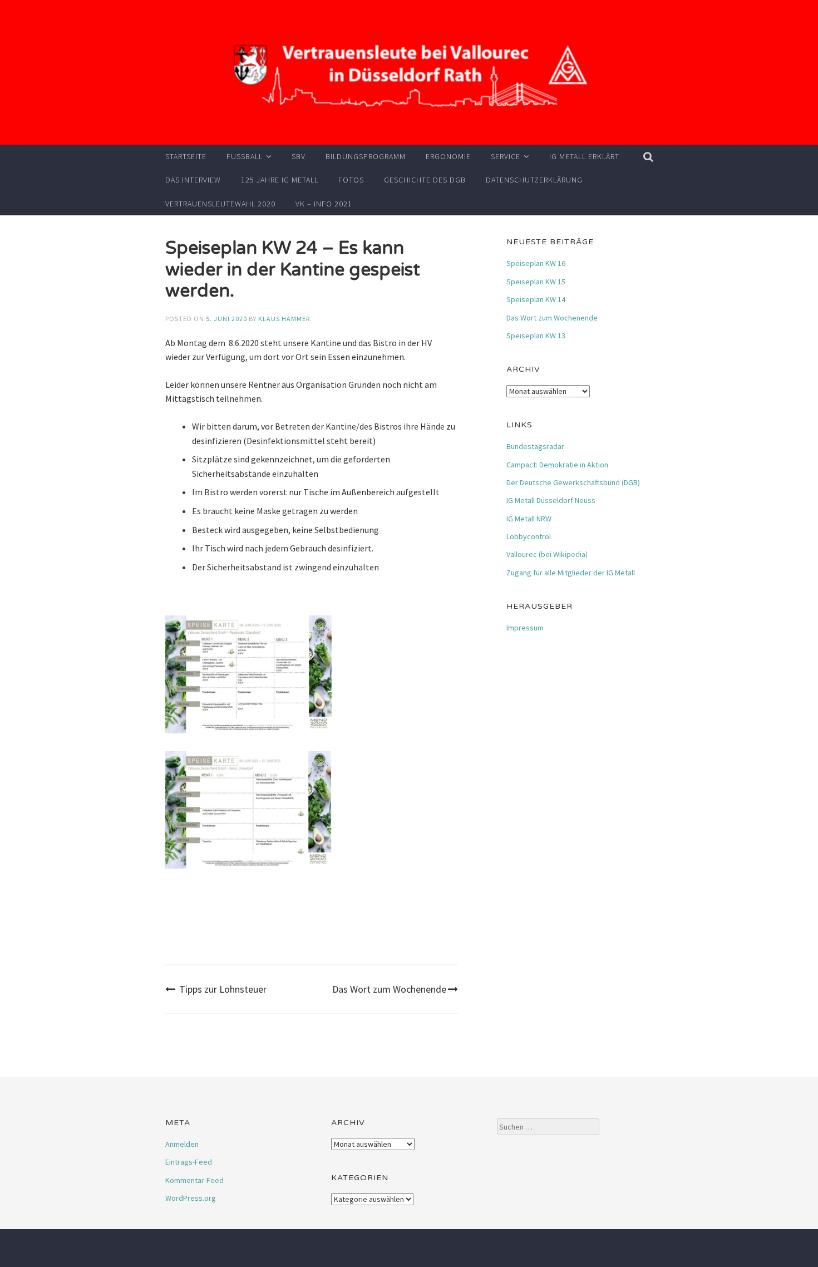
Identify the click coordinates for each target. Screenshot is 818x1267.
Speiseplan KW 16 (535, 263)
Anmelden (182, 1144)
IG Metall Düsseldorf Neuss (550, 500)
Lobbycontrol (528, 536)
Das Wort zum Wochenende (389, 989)
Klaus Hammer (284, 318)
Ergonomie (448, 156)
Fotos (351, 180)
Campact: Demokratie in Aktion (557, 465)
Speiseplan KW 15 (535, 282)
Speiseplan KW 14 (535, 299)
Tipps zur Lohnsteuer (223, 989)
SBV (298, 156)
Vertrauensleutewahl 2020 (220, 204)
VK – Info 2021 (323, 204)
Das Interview (193, 180)
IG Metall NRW (528, 519)
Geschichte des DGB (425, 180)
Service (505, 156)
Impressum (525, 628)
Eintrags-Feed (188, 1162)
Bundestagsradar (535, 446)
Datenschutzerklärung (534, 180)
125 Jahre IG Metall (279, 180)
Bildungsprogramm (366, 156)
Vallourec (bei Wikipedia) (547, 554)
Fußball (244, 156)
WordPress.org (190, 1198)
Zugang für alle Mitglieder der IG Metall (570, 573)
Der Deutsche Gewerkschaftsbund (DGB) (573, 482)
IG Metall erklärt (584, 156)
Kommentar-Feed (194, 1180)
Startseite (185, 156)
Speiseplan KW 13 (535, 336)
